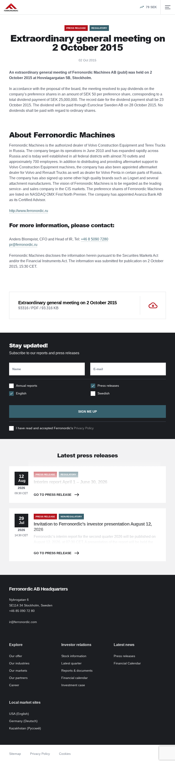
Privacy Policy (84, 428)
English (21, 393)
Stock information (73, 656)
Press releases (108, 385)
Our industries (19, 663)
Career (14, 685)
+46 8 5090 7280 (94, 239)
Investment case (73, 685)
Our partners (18, 678)
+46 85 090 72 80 (22, 611)
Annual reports (26, 385)
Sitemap (15, 754)
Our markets (18, 670)
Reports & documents (77, 670)
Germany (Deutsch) (23, 721)
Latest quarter (71, 663)
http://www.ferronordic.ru (28, 211)
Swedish (104, 393)
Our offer (15, 656)
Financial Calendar (127, 663)
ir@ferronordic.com (23, 622)
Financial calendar (74, 678)
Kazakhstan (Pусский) (25, 728)
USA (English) (19, 714)
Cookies (65, 754)
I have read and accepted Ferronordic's (55, 428)
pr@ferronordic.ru (23, 245)
